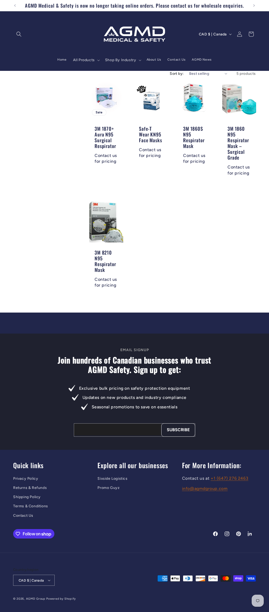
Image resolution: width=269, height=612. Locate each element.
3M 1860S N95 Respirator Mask (193, 137)
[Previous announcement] (15, 5)
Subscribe (178, 429)
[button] (19, 34)
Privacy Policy (25, 478)
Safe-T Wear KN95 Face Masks (150, 134)
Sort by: (177, 73)
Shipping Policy (27, 497)
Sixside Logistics (112, 478)
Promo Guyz (108, 488)
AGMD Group (35, 598)
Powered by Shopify (61, 598)
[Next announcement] (254, 5)
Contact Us (23, 515)
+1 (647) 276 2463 (229, 478)
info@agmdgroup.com (205, 488)
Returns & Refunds (30, 488)
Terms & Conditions (30, 506)
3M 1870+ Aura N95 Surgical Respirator (105, 137)
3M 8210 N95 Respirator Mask (105, 260)
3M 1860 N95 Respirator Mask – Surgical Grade (238, 142)
